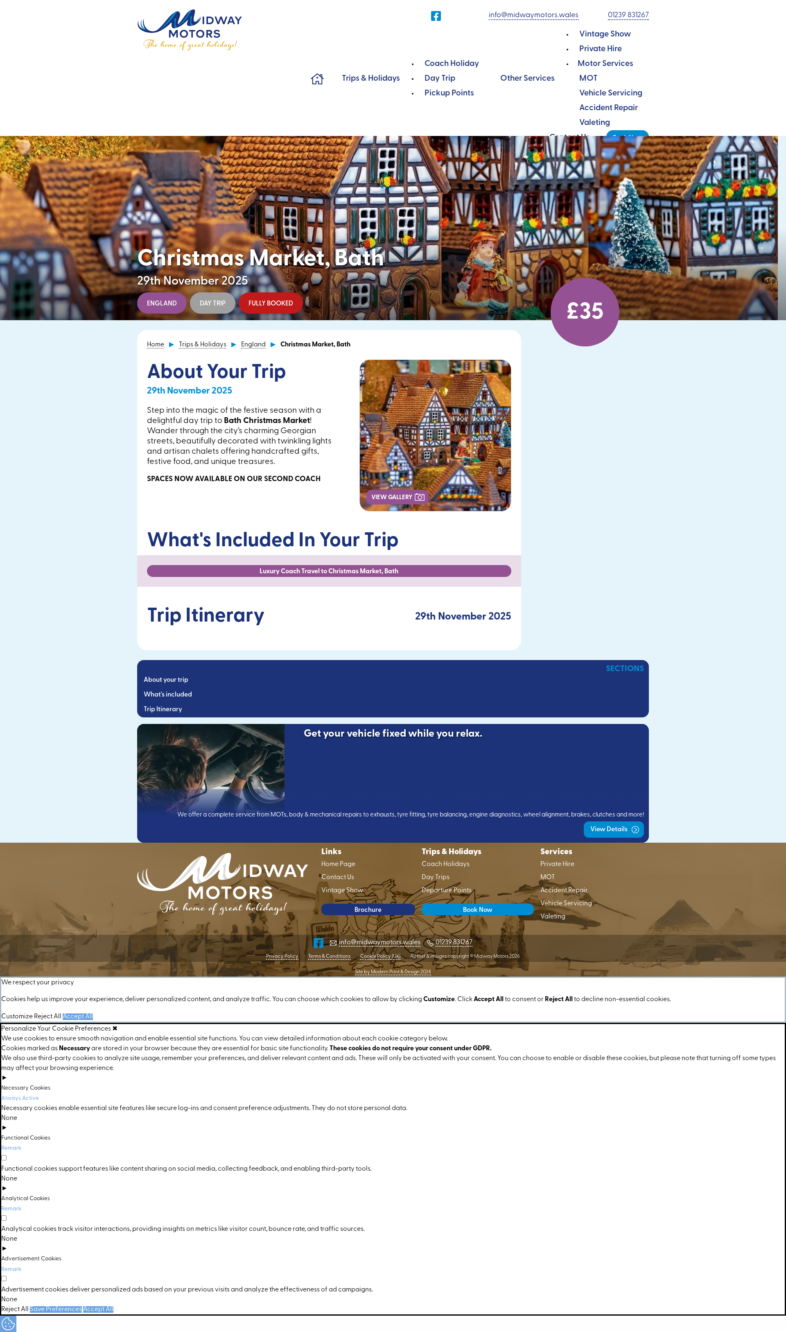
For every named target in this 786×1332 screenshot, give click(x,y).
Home (155, 344)
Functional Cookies (25, 1138)
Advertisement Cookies (31, 1259)
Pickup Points (449, 93)
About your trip (166, 680)
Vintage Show (605, 34)
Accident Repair (608, 108)
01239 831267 (628, 15)
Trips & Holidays (371, 79)
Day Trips (435, 877)
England (253, 344)
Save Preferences (56, 1309)
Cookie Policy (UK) (380, 956)
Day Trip (440, 79)
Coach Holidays (446, 864)
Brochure (368, 910)
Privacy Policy (282, 956)
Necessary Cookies (25, 1088)
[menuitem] (317, 78)
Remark (11, 1148)
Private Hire (600, 49)
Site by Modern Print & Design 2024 (393, 972)
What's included (168, 695)
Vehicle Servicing (610, 93)
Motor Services (605, 64)
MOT (588, 79)
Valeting (594, 123)
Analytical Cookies (25, 1199)
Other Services (527, 79)
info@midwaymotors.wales (533, 15)
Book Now (477, 910)
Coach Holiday (452, 64)
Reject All (47, 1016)
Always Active (20, 1098)
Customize (17, 1016)
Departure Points (447, 890)
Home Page (317, 78)
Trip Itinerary (163, 709)
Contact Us (337, 877)
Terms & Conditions (329, 956)
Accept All (78, 1016)
